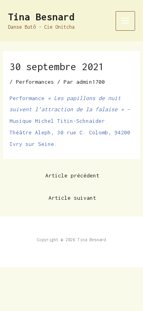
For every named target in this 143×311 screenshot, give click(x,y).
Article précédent (72, 175)
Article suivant (72, 198)
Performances (35, 82)
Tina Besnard (41, 16)
